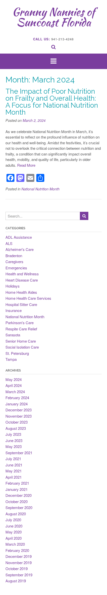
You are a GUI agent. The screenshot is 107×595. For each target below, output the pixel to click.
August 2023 (15, 428)
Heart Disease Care (21, 280)
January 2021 (16, 489)
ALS (8, 243)
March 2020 (15, 544)
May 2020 (13, 531)
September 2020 (18, 507)
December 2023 (18, 409)
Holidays (12, 286)
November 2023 (18, 416)
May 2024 (13, 379)
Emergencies (16, 267)
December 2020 (18, 495)
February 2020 (17, 550)
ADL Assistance (18, 237)
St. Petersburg (17, 353)
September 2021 (18, 452)
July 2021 (13, 458)
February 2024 (17, 397)
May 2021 (13, 470)
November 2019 (18, 562)
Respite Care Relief (21, 328)
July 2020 (13, 519)
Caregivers (14, 261)
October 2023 (16, 422)
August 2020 (15, 513)
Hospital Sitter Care (21, 304)
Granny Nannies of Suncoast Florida (53, 17)
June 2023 (13, 440)
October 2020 (16, 501)
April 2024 (13, 385)
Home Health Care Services (28, 298)
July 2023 (13, 434)
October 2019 (16, 568)
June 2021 (13, 464)
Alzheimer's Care (19, 249)
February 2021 (17, 483)
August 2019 (15, 580)
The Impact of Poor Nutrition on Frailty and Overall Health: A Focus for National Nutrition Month (51, 101)
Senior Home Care (20, 341)
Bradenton (13, 255)
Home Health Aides (21, 292)
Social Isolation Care (22, 347)
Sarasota (12, 334)
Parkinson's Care (19, 322)
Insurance (13, 310)
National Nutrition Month (40, 188)
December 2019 (18, 556)
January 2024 (16, 403)
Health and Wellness (22, 273)
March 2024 (15, 391)
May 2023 (13, 446)
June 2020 (13, 525)
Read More (26, 165)
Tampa (11, 359)
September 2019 (18, 574)
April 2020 (13, 538)
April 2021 (13, 477)
